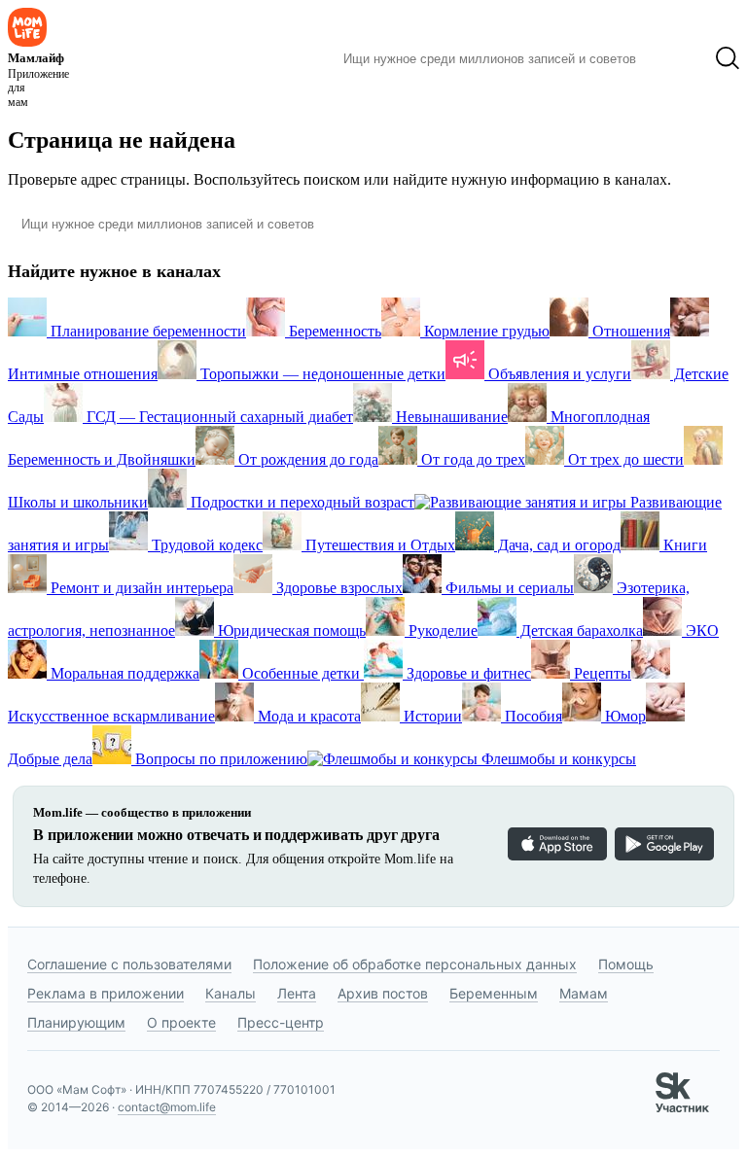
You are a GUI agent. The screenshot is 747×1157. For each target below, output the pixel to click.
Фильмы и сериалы (508, 587)
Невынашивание (450, 416)
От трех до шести (624, 459)
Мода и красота (307, 716)
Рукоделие (441, 630)
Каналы (230, 993)
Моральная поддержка (123, 673)
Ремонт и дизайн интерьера (140, 587)
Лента (296, 993)
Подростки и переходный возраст (300, 502)
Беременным (493, 993)
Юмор (623, 716)
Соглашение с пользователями (129, 964)
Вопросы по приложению (219, 759)
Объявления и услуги (557, 374)
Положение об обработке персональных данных (415, 964)
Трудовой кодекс (205, 545)
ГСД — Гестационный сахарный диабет (218, 416)
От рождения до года (306, 459)
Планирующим (76, 1022)
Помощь (626, 964)
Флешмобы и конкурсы (557, 759)
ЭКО (700, 630)
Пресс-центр (280, 1022)
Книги (683, 545)
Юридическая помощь (290, 630)
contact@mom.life (167, 1107)
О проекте (181, 1022)
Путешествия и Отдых (378, 545)
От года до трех (471, 459)
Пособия (531, 716)
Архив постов (383, 993)
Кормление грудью (485, 331)
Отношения (629, 331)
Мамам (583, 993)
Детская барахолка (579, 630)
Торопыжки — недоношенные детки (320, 374)
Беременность (333, 331)
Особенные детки (301, 673)
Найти (675, 58)
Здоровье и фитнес (467, 673)
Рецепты (600, 673)
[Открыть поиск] (727, 58)
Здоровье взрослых (337, 587)
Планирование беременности (146, 331)
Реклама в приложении (105, 993)
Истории (431, 716)
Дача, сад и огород (557, 545)
